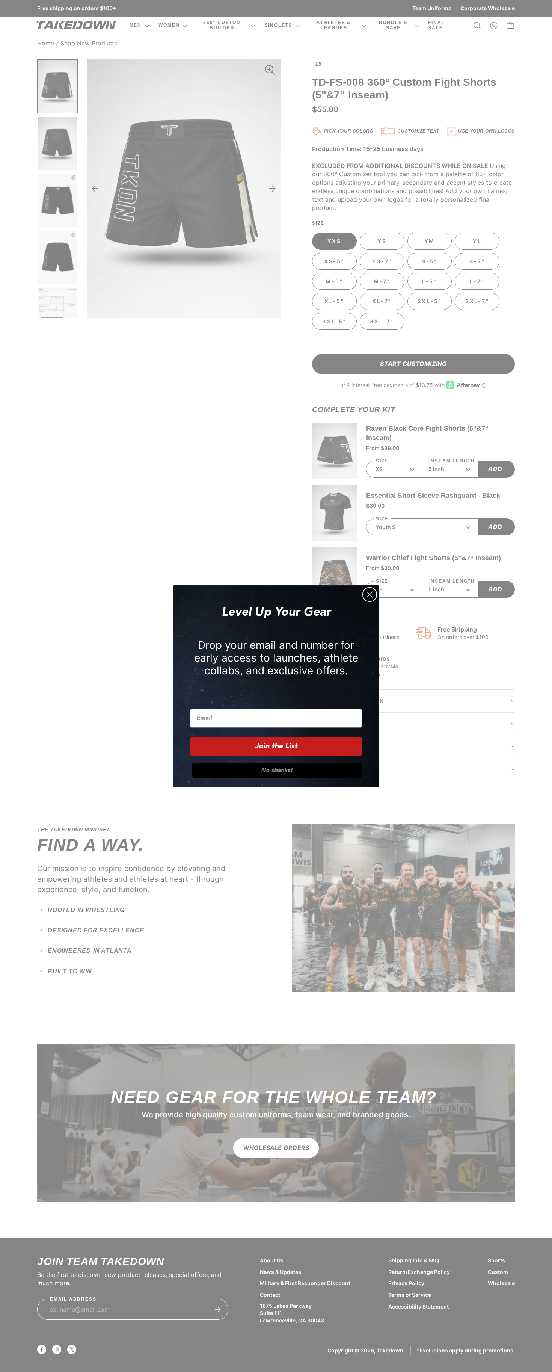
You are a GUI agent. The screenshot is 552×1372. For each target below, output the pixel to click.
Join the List (276, 746)
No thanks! (277, 771)
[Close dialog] (369, 594)
